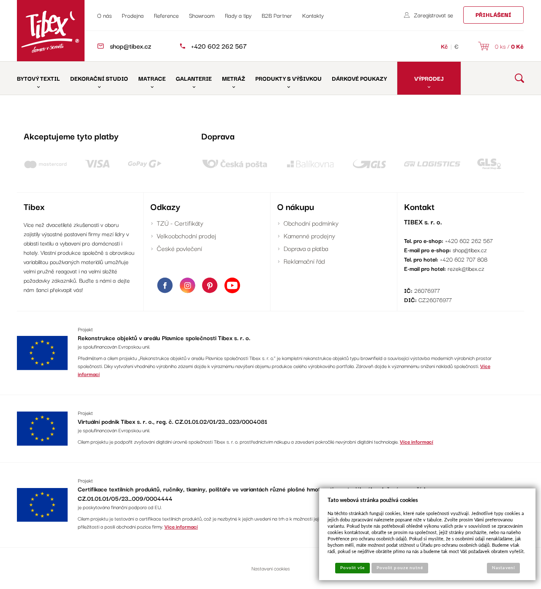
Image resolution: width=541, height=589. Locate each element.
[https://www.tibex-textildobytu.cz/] (51, 30)
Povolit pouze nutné (400, 568)
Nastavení (503, 568)
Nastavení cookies (270, 568)
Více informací (416, 441)
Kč (444, 46)
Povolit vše (352, 568)
